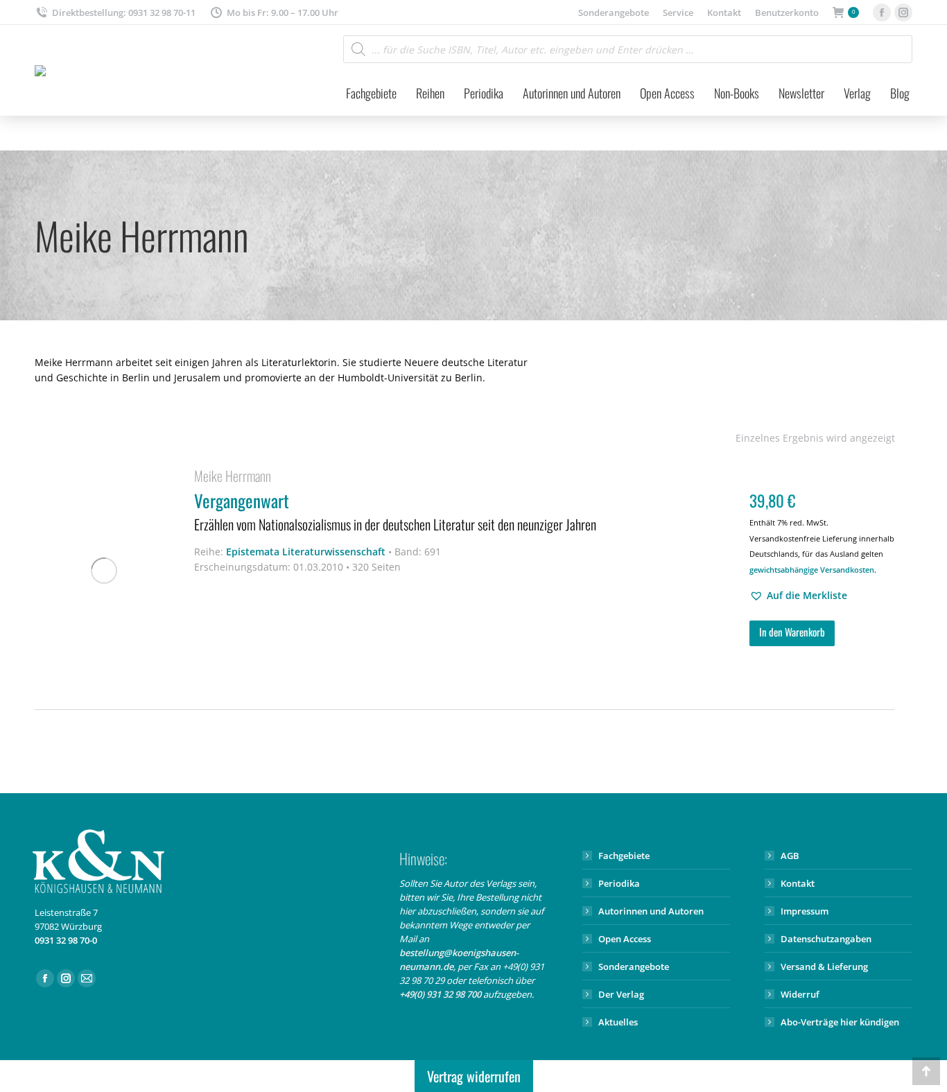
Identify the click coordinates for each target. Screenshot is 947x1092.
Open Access (624, 939)
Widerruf (800, 994)
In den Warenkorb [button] (792, 631)
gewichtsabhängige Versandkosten (811, 569)
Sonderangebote (633, 966)
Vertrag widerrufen (474, 1076)
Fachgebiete (624, 855)
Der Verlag (621, 994)
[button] (798, 595)
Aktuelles (618, 1022)
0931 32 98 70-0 (66, 940)
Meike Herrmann (232, 475)
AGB (790, 855)
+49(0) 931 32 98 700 (440, 994)
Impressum (804, 911)
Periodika (619, 883)
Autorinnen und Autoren (651, 911)
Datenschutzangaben (826, 939)
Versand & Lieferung (824, 966)
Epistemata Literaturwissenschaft (305, 551)
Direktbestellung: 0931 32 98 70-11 (124, 12)
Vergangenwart (395, 511)
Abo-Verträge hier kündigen (840, 1022)
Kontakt (798, 883)
